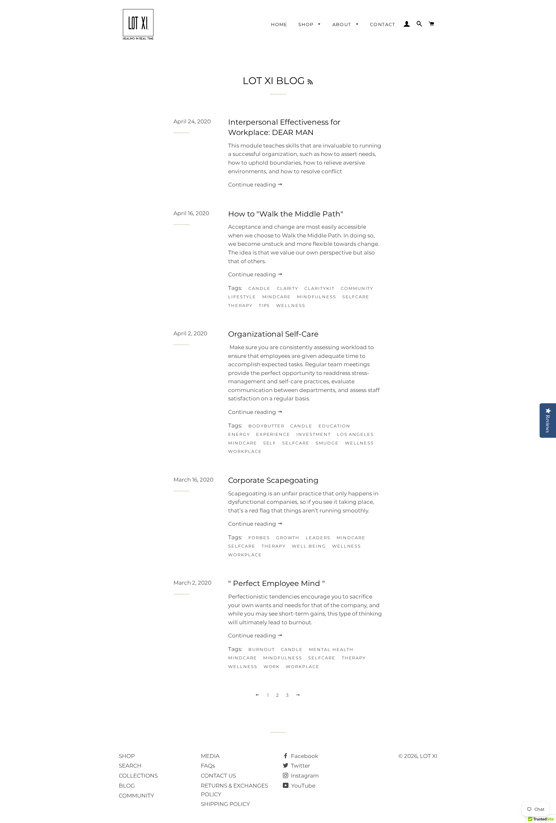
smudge (327, 442)
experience (273, 434)
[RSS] (310, 82)
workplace (245, 451)
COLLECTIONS (138, 775)
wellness (290, 305)
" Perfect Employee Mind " (276, 583)
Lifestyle (242, 296)
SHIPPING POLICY (225, 804)
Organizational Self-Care (273, 334)
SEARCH (130, 765)
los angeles (355, 434)
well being (309, 546)
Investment (313, 434)
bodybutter (266, 425)
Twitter (300, 765)
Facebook (304, 756)
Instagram (304, 775)
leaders (318, 537)
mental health (331, 649)
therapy (240, 305)
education (334, 425)
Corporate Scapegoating (273, 480)
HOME (279, 24)
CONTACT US (218, 775)
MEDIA (210, 756)
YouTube (302, 785)
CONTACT (382, 24)
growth (288, 537)
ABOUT (342, 24)
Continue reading (252, 184)
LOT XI (428, 756)
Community (357, 288)
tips (264, 305)
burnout (261, 649)
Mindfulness (316, 296)
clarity (288, 288)
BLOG (127, 785)
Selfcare (356, 296)
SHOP (306, 24)
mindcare (276, 296)
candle (259, 288)
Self (269, 442)
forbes (259, 537)
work (272, 666)
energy (239, 434)
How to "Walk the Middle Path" (285, 213)
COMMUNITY (136, 795)
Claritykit (319, 288)
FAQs (208, 765)
